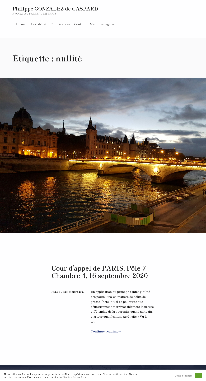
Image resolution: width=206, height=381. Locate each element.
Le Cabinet (38, 24)
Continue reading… (106, 331)
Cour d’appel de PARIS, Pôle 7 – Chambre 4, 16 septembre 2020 (101, 271)
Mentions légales (102, 24)
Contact (79, 24)
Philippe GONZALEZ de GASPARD (55, 8)
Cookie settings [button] (183, 375)
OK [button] (198, 375)
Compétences (60, 24)
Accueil (21, 24)
